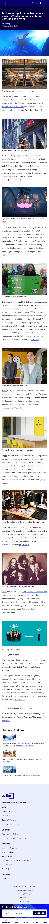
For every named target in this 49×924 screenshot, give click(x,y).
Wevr (4, 591)
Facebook (6, 720)
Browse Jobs (7, 865)
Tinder (4, 155)
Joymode (11, 612)
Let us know (23, 717)
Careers (5, 816)
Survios (5, 654)
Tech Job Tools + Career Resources (15, 861)
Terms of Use (24, 901)
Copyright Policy (24, 894)
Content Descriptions (10, 824)
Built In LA (19, 699)
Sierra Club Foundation (33, 329)
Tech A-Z (5, 869)
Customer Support (9, 848)
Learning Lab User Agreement (24, 886)
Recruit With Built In (10, 834)
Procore (5, 96)
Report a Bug (7, 856)
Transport (6, 601)
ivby (26, 544)
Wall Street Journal (33, 110)
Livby (4, 527)
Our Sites (5, 879)
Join (37, 3)
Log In (44, 3)
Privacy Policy (24, 897)
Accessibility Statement (25, 890)
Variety (17, 407)
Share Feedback (8, 852)
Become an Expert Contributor (14, 838)
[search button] (32, 3)
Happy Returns (8, 455)
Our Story (6, 812)
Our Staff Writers (9, 820)
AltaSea (37, 305)
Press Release (14, 179)
